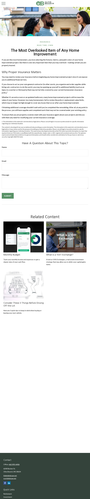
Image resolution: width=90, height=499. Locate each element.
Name (4, 147)
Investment (7, 497)
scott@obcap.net (9, 478)
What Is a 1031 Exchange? (59, 255)
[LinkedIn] (9, 483)
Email (4, 161)
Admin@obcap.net (10, 476)
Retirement (7, 494)
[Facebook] (5, 483)
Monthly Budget (11, 255)
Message (5, 175)
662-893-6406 (14, 464)
